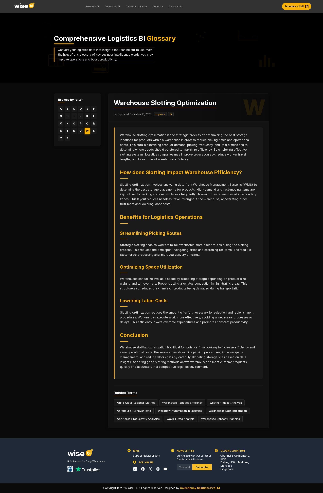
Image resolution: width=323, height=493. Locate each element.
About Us (158, 6)
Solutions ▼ (93, 6)
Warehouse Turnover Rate (133, 410)
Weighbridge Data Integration (228, 410)
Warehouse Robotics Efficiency (182, 402)
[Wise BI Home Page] (24, 6)
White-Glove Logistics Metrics (135, 402)
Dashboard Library (136, 6)
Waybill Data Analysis (180, 419)
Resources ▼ (112, 6)
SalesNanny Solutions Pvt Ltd (200, 488)
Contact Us (175, 6)
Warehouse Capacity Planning (220, 419)
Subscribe (202, 467)
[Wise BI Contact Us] (233, 6)
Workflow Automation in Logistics (180, 410)
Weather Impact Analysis (226, 402)
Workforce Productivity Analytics (138, 419)
